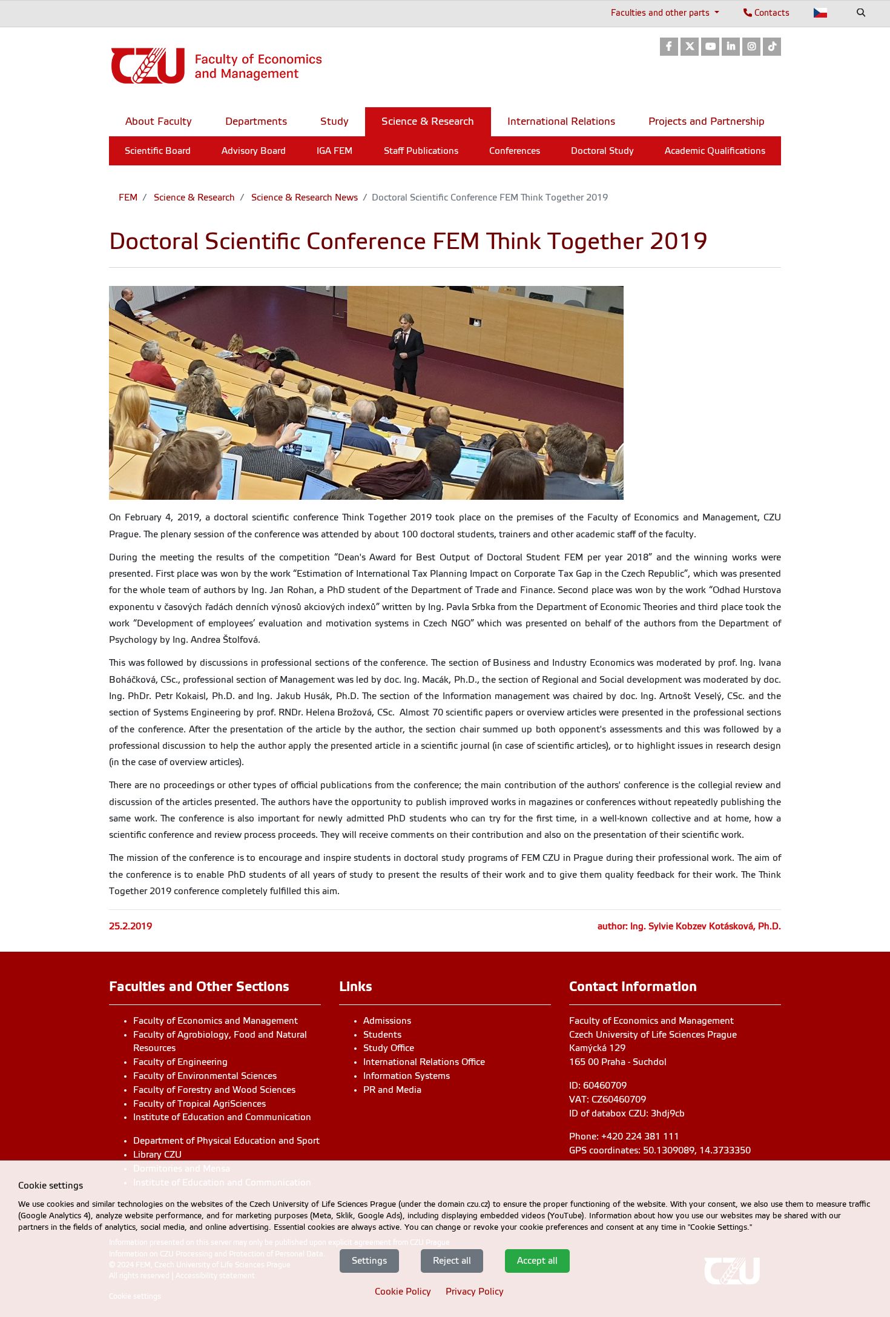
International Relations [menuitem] (561, 121)
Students (382, 1035)
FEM (128, 197)
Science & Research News (303, 197)
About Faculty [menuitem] (158, 121)
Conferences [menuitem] (514, 151)
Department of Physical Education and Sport (226, 1141)
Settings (369, 1261)
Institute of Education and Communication (222, 1117)
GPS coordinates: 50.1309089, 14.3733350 (660, 1150)
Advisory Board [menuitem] (254, 151)
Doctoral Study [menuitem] (602, 151)
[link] (669, 47)
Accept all (537, 1261)
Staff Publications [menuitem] (421, 151)
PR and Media (392, 1090)
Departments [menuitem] (256, 121)
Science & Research (193, 197)
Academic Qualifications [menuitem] (715, 151)
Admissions (387, 1021)
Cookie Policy (403, 1291)
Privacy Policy (475, 1291)
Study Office (388, 1048)
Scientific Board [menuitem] (158, 151)
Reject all (452, 1261)
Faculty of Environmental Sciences (205, 1076)
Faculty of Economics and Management (215, 1021)
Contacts (770, 13)
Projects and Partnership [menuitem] (706, 121)
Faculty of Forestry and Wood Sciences (214, 1090)
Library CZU (157, 1154)
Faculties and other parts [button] (661, 13)
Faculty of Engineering (180, 1062)
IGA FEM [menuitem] (334, 151)
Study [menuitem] (334, 121)
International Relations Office (424, 1062)
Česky (821, 13)
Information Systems (406, 1076)
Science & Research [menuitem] (427, 121)
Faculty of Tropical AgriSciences (199, 1104)
